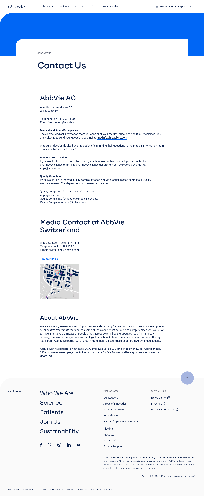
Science (65, 6)
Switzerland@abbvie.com (63, 122)
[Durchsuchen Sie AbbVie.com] (191, 6)
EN (183, 6)
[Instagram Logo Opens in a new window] (59, 445)
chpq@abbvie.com (51, 195)
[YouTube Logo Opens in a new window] (78, 445)
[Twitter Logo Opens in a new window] (50, 444)
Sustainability (111, 6)
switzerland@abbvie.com (64, 249)
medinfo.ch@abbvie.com (112, 137)
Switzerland (166, 6)
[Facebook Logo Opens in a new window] (41, 445)
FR (179, 6)
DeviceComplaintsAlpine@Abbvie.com (63, 202)
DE (175, 6)
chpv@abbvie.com (51, 168)
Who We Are (48, 6)
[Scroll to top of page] (187, 378)
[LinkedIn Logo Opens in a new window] (69, 445)
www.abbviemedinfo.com (58, 149)
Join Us (93, 6)
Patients (79, 6)
